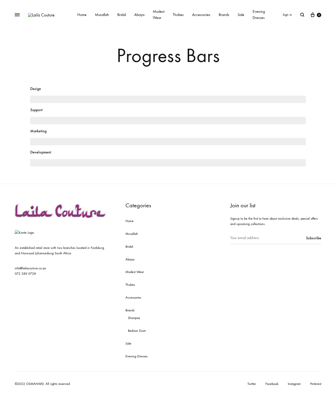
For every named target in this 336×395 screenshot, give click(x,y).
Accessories (201, 14)
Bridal (121, 14)
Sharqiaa (134, 318)
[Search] (302, 14)
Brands (224, 14)
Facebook (271, 384)
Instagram (294, 384)
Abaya (139, 14)
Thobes (178, 14)
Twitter (251, 384)
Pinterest (315, 384)
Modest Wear (158, 14)
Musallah (102, 14)
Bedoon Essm (137, 331)
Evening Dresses (259, 14)
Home (82, 14)
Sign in (287, 15)
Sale (241, 14)
